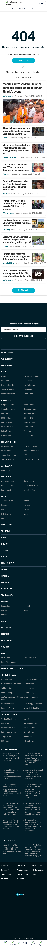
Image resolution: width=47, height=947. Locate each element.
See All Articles (23, 290)
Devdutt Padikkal (7, 385)
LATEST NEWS (7, 353)
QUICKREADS (7, 641)
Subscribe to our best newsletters (24, 324)
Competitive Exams (8, 486)
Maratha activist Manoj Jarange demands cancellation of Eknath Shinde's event (22, 88)
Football (27, 606)
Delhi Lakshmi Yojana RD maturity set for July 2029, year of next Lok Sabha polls (17, 273)
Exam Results (6, 490)
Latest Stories (9, 749)
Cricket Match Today (31, 376)
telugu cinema (9, 157)
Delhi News (5, 413)
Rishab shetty (29, 693)
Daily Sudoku (6, 658)
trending (6, 230)
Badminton (5, 606)
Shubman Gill (29, 381)
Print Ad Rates (22, 874)
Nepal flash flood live (32, 708)
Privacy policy (6, 870)
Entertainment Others (32, 459)
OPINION (5, 576)
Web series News (8, 459)
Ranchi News (6, 435)
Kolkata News (6, 422)
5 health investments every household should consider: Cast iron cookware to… (16, 131)
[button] (3, 3)
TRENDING (5, 531)
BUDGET (4, 557)
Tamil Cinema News (31, 451)
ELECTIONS (6, 634)
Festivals (27, 505)
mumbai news (9, 263)
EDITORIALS (6, 582)
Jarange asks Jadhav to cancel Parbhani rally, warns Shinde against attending (16, 257)
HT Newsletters (38, 870)
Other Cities (28, 435)
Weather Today (22, 870)
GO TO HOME (23, 60)
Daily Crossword (30, 658)
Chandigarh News (8, 409)
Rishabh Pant (29, 389)
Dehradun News (30, 409)
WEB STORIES (7, 525)
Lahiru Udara (28, 394)
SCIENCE (4, 570)
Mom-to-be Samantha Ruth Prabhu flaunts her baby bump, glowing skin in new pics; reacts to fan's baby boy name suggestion (33, 791)
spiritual (6, 174)
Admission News (7, 481)
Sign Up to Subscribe (23, 336)
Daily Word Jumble (8, 662)
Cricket (22, 9)
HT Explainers (29, 741)
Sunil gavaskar (29, 688)
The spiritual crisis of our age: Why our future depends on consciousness (16, 167)
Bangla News (29, 732)
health (6, 138)
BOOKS (4, 621)
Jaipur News (28, 418)
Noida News (28, 427)
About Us (5, 866)
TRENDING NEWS (8, 675)
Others (4, 615)
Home (4, 9)
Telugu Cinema (29, 728)
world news (8, 213)
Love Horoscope (7, 704)
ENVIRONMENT (7, 563)
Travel (26, 514)
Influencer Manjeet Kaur (33, 679)
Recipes (26, 510)
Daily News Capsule (10, 330)
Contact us (21, 866)
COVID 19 (5, 647)
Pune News (28, 431)
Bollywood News (7, 446)
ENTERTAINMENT (8, 442)
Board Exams (29, 481)
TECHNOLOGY (7, 595)
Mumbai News (7, 427)
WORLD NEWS (7, 359)
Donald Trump (6, 693)
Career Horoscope (31, 697)
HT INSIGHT (6, 628)
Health (3, 510)
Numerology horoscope (33, 704)
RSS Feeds (20, 879)
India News (32, 9)
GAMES (4, 653)
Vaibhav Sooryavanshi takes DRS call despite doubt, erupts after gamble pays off (17, 240)
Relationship (6, 514)
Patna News (6, 431)
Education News (30, 490)
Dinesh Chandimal (8, 394)
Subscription (6, 874)
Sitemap (4, 879)
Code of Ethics (37, 874)
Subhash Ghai (6, 688)
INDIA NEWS (6, 365)
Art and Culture (7, 501)
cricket (6, 246)
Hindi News (28, 737)
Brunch (26, 501)
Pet (2, 518)
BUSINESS (5, 538)
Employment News (31, 486)
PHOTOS (5, 544)
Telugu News (6, 737)
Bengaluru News (7, 405)
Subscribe (40, 3)
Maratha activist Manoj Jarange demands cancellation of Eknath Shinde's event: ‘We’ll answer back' (34, 774)
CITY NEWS (6, 400)
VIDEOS (4, 550)
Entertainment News (9, 732)
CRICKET (4, 372)
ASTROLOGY (6, 466)
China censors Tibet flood (11, 684)
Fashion (4, 505)
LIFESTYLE (5, 496)
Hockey (4, 610)
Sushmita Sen (29, 684)
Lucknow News (29, 422)
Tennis (26, 610)
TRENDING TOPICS (9, 715)
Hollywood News (30, 446)
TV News (27, 455)
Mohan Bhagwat (7, 679)
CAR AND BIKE (7, 589)
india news (8, 96)
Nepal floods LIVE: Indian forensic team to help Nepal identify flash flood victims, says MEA (12, 849)
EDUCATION (6, 477)
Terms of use (37, 866)
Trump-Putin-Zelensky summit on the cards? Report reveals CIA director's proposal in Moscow (11, 824)
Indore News (6, 418)
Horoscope (5, 470)
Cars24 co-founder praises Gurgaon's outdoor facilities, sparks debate (17, 223)
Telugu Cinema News (9, 455)
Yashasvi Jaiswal (7, 389)
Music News (6, 451)
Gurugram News (30, 413)
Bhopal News (29, 405)
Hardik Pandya (29, 385)
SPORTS (4, 602)
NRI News (5, 741)
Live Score (5, 381)
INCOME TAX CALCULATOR (12, 669)
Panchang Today (7, 708)
